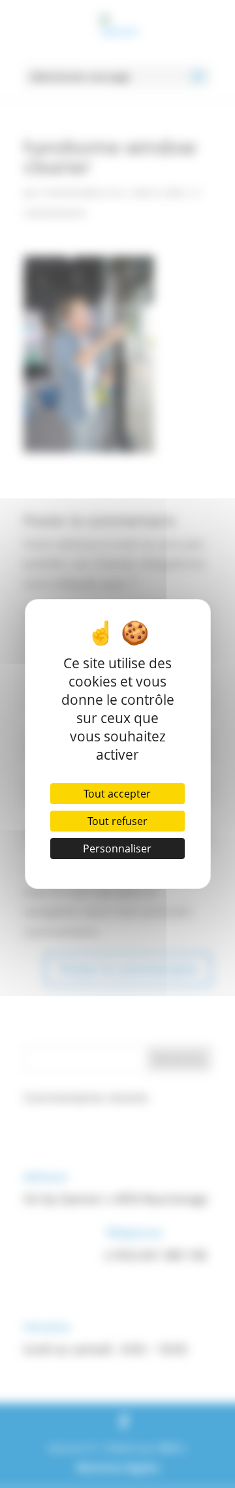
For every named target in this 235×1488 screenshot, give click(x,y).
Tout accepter (117, 793)
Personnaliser (117, 848)
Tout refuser (117, 821)
